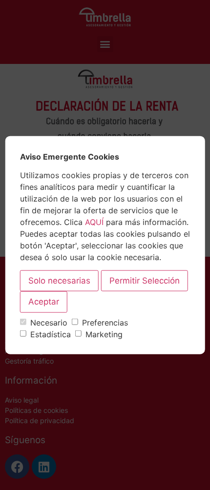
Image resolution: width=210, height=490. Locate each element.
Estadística (50, 334)
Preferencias (105, 323)
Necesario (48, 323)
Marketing (104, 334)
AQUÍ (94, 222)
